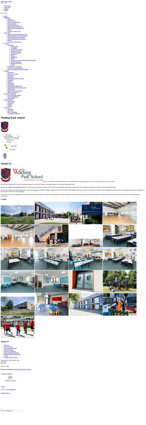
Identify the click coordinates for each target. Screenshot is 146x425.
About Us (7, 17)
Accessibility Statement (13, 113)
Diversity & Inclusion (13, 25)
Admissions (10, 77)
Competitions (11, 98)
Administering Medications (14, 86)
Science (13, 65)
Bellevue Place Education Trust (15, 28)
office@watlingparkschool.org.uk (22, 369)
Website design (5, 393)
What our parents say (13, 92)
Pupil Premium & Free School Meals (17, 36)
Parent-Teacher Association (14, 90)
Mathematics (14, 57)
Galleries (6, 9)
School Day (10, 83)
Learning (6, 43)
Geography (14, 54)
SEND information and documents (16, 39)
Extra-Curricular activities (14, 95)
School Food (10, 84)
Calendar (9, 106)
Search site (3, 410)
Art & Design (14, 46)
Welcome (9, 19)
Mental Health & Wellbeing (14, 26)
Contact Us (7, 107)
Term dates (10, 72)
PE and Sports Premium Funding (16, 37)
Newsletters (10, 103)
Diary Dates (7, 6)
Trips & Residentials (12, 97)
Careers (9, 30)
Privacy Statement (12, 112)
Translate (16, 138)
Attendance (10, 80)
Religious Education (16, 63)
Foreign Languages (16, 52)
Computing (14, 48)
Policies (6, 10)
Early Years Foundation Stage (15, 68)
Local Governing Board (13, 22)
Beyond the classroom (10, 93)
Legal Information (10, 389)
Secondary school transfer (14, 42)
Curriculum (10, 45)
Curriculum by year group (14, 66)
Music (12, 58)
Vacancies (9, 374)
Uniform (9, 81)
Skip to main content (6, 1)
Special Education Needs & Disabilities (17, 69)
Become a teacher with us (14, 31)
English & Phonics (16, 51)
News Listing (11, 101)
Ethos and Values (12, 23)
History (13, 55)
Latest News (7, 7)
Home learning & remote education (16, 87)
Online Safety (11, 89)
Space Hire (10, 110)
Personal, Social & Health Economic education (23, 60)
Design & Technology (17, 49)
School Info (7, 33)
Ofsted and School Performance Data (17, 34)
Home (5, 16)
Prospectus (10, 75)
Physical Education (16, 62)
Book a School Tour (12, 74)
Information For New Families (15, 78)
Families (6, 71)
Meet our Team (11, 20)
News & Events (8, 100)
